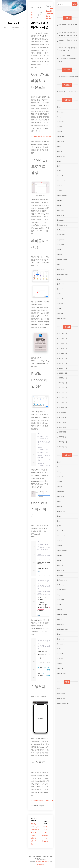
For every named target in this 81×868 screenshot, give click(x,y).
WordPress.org (64, 703)
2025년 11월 (63, 334)
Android (61, 112)
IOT (60, 166)
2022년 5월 (63, 393)
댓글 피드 (62, 698)
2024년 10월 (63, 358)
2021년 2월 (62, 432)
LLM (60, 186)
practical (62, 240)
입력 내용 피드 (63, 694)
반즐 (60, 308)
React (61, 254)
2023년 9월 (63, 378)
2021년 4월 (62, 422)
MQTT (61, 205)
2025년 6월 (63, 343)
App (60, 117)
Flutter (61, 141)
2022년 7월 (63, 388)
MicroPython (63, 195)
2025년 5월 (63, 348)
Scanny (61, 269)
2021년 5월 (62, 417)
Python (61, 245)
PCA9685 (62, 235)
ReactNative (63, 259)
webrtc (61, 299)
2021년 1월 (62, 437)
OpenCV (49, 11)
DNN (60, 132)
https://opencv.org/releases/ (41, 136)
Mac (60, 190)
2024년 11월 (63, 353)
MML (60, 200)
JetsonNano (63, 181)
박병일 (32, 15)
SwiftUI (49, 18)
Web (60, 294)
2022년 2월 (63, 402)
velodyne (62, 289)
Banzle (61, 122)
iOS (47, 8)
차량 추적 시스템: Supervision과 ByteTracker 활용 (67, 58)
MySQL (61, 210)
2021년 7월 (62, 412)
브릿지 (61, 313)
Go (60, 146)
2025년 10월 (63, 338)
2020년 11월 (63, 442)
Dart (60, 127)
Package (62, 230)
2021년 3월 (62, 427)
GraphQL (62, 156)
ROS (60, 264)
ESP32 (61, 136)
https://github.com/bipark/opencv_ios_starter (47, 800)
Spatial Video (63, 274)
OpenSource (51, 13)
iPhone (52, 8)
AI (60, 107)
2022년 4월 (63, 398)
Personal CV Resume (42, 862)
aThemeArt (40, 864)
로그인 (61, 689)
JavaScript (62, 176)
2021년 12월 (63, 407)
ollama (61, 215)
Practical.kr (14, 23)
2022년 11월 (63, 383)
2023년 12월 (63, 373)
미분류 (61, 304)
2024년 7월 (63, 363)
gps (60, 151)
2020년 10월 (63, 447)
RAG (60, 249)
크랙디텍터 (62, 318)
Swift (48, 16)
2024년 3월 (63, 368)
